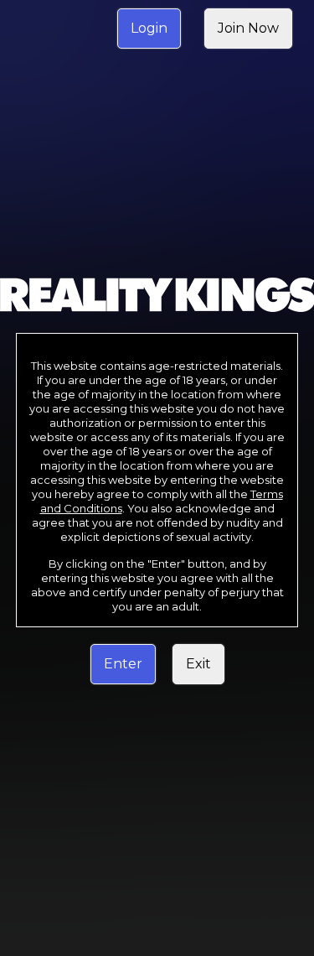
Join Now (248, 28)
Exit (198, 664)
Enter (123, 664)
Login (149, 28)
